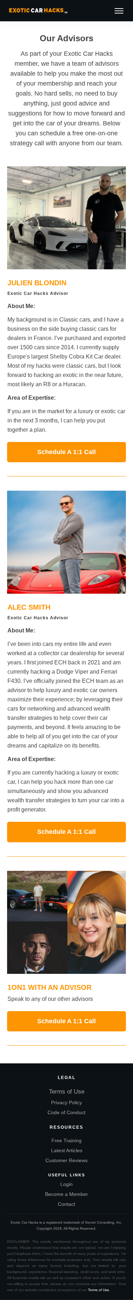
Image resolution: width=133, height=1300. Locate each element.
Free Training (66, 1140)
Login (66, 1184)
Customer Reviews (66, 1160)
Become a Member (66, 1194)
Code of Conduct (66, 1112)
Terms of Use (66, 1091)
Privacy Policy (66, 1102)
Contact (66, 1204)
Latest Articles (66, 1150)
